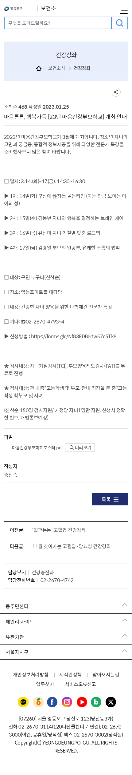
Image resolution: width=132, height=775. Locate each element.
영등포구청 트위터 (111, 702)
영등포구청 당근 (38, 702)
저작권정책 (70, 674)
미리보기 (82, 447)
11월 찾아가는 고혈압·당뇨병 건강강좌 (71, 546)
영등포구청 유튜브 (81, 702)
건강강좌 (82, 68)
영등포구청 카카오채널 (23, 702)
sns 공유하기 (116, 92)
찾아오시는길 (105, 674)
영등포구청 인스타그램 (67, 702)
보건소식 (56, 68)
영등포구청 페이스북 (52, 702)
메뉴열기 (123, 10)
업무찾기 (45, 684)
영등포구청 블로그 (96, 702)
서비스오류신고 (80, 684)
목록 (106, 499)
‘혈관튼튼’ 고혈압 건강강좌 (59, 529)
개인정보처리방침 (31, 674)
